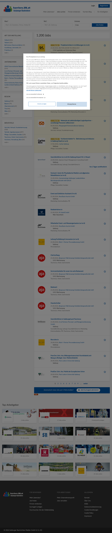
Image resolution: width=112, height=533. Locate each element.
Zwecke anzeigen (41, 103)
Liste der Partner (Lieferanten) (33, 90)
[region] (56, 81)
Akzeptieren (71, 104)
